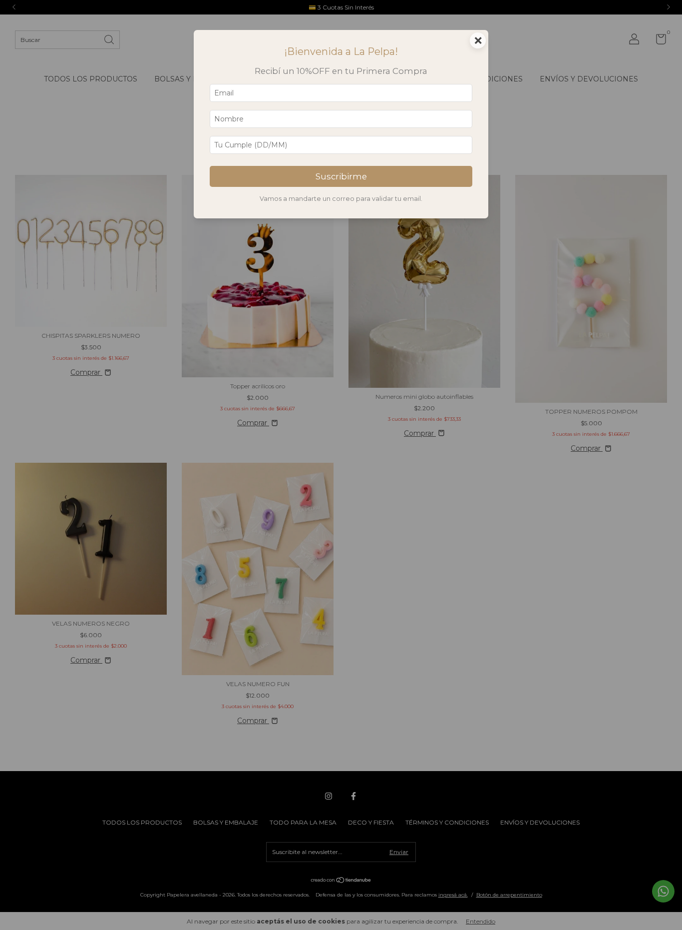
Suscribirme (341, 176)
